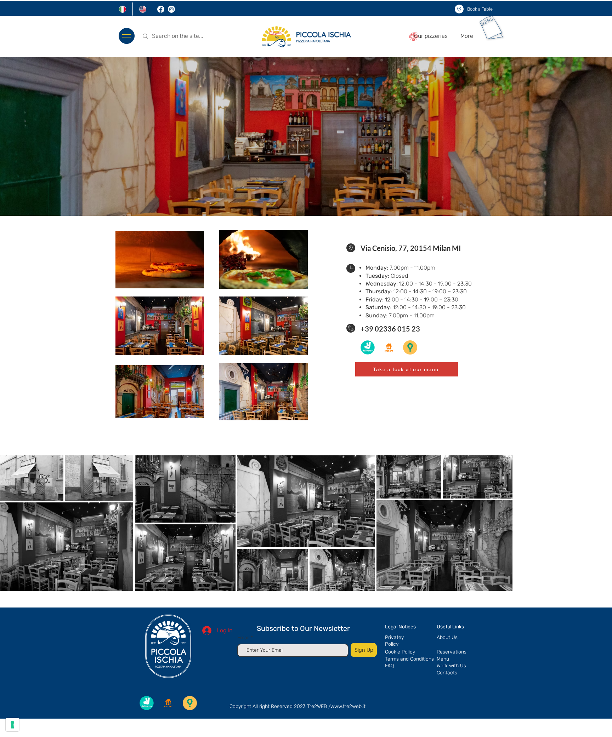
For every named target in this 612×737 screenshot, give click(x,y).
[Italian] (122, 9)
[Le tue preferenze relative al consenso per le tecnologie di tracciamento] (12, 724)
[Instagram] (171, 9)
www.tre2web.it (348, 706)
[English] (142, 9)
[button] (127, 36)
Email (244, 637)
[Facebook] (160, 9)
